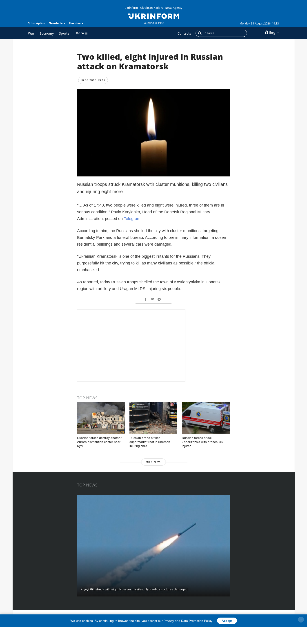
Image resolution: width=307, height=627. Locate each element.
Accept (227, 621)
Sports (64, 33)
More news (153, 462)
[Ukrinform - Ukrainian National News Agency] (153, 15)
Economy (47, 33)
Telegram (132, 218)
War (31, 33)
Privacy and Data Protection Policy (188, 621)
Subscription (36, 23)
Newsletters (57, 23)
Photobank (76, 23)
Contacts (184, 33)
